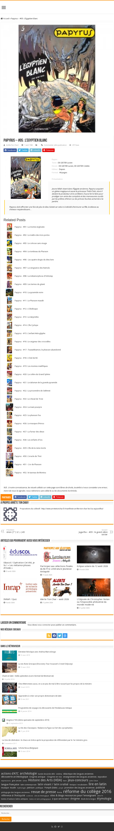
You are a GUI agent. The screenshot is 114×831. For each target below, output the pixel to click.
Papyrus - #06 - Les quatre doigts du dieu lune (34, 260)
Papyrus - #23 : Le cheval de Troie (29, 399)
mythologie (21, 788)
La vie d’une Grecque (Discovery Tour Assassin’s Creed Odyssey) (45, 664)
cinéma (59, 774)
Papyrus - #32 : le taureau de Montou (30, 472)
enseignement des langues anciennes (79, 777)
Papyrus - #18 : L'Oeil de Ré (26, 358)
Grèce (25, 781)
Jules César (93, 781)
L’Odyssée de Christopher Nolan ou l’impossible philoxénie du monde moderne (93, 602)
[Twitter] (59, 635)
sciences (29, 796)
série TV (100, 796)
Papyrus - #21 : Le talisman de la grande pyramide (36, 382)
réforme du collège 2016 (87, 791)
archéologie (28, 773)
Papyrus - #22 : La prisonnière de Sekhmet (32, 391)
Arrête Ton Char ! (12, 145)
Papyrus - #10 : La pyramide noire (29, 292)
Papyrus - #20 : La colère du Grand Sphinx (32, 374)
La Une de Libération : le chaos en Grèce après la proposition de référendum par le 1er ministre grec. (45, 740)
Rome (59, 792)
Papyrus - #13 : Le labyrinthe (27, 317)
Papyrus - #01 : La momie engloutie (30, 227)
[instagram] (65, 635)
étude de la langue (88, 799)
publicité (100, 787)
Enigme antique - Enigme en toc (45, 776)
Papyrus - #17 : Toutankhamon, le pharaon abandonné (38, 350)
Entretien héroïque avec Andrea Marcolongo (37, 652)
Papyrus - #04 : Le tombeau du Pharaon (31, 251)
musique (5, 787)
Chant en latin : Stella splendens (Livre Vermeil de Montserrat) (28, 676)
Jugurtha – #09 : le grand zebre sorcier (93, 532)
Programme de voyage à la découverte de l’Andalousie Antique (45, 708)
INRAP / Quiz (10, 599)
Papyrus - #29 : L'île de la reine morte (30, 448)
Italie (65, 781)
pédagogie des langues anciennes (15, 792)
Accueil (6, 18)
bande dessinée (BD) (46, 774)
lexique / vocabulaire (78, 784)
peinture (30, 787)
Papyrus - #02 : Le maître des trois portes (32, 235)
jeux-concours (78, 780)
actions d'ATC (10, 773)
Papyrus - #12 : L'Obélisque (26, 309)
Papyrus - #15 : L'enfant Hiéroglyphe (30, 333)
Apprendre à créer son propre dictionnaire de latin (39, 696)
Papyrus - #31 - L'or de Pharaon (28, 464)
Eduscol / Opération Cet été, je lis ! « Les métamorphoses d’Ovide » (19, 565)
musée (13, 787)
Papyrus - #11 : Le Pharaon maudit (29, 300)
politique (39, 788)
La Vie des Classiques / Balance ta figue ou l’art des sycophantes (45, 728)
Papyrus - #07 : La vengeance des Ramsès (32, 268)
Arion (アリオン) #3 (16, 531)
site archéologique (41, 796)
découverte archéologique (14, 776)
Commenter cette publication (55, 145)
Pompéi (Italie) (50, 787)
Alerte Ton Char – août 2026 (54, 599)
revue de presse (43, 792)
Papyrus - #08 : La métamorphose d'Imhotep (34, 276)
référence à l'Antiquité (13, 795)
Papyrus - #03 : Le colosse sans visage (31, 243)
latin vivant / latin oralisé (53, 784)
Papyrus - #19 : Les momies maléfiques (31, 366)
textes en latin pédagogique (40, 799)
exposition (102, 777)
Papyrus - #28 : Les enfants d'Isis (28, 440)
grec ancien (17, 780)
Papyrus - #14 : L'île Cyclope (26, 325)
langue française (10, 784)
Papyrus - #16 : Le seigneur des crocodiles (32, 341)
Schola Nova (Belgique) (28, 748)
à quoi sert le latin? (60, 799)
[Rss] (49, 635)
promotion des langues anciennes (79, 787)
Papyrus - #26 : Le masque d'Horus (29, 423)
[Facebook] (54, 635)
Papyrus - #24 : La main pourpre (28, 407)
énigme (75, 798)
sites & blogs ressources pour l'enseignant (73, 795)
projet (61, 788)
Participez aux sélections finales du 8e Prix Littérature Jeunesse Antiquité (56, 569)
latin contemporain (28, 784)
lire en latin (97, 784)
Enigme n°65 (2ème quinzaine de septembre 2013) (28, 720)
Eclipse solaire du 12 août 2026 (92, 566)
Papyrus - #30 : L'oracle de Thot (28, 456)
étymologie (104, 798)
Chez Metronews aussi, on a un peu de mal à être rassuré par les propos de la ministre (55, 684)
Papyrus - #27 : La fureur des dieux (29, 432)
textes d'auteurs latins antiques (14, 799)
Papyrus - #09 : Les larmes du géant (30, 284)
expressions (6, 781)
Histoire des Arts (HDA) (45, 780)
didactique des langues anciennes (78, 774)
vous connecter (44, 625)
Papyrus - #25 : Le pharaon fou (28, 415)
